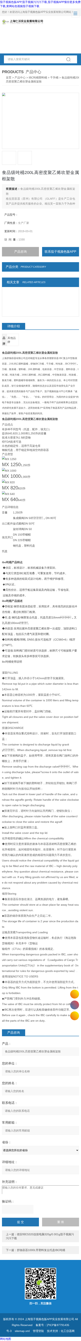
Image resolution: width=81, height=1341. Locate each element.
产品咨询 (20, 251)
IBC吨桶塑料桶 (38, 77)
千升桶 (54, 77)
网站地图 (5, 1338)
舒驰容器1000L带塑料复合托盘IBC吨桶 (41, 1250)
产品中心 (20, 77)
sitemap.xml (22, 1331)
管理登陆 (38, 1331)
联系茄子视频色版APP (60, 251)
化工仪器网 (68, 1331)
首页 (8, 77)
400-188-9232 (74, 1005)
